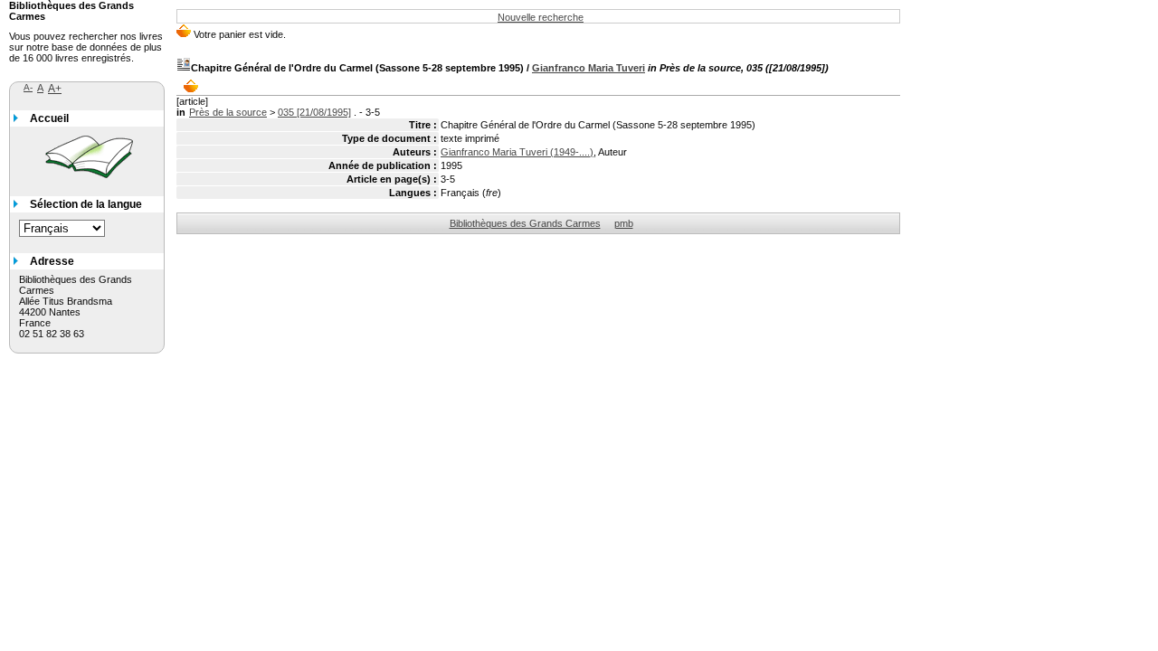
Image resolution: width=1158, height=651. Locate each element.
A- (28, 87)
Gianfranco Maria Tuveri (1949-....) (517, 151)
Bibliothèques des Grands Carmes (525, 223)
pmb (623, 223)
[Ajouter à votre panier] (195, 86)
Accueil (49, 118)
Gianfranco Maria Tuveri (588, 67)
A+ (55, 88)
